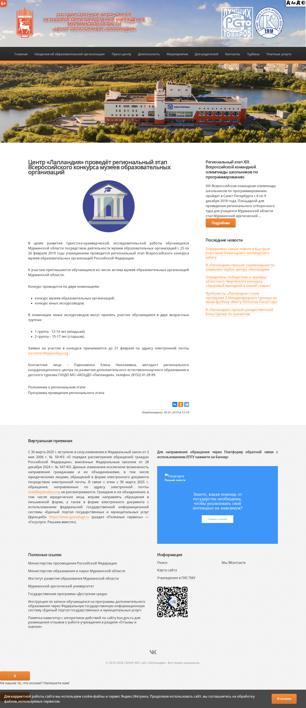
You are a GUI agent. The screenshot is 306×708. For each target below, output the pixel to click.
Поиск (162, 562)
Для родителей (206, 54)
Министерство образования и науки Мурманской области (76, 571)
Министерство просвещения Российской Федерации (72, 563)
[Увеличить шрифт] (298, 3)
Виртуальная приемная (50, 440)
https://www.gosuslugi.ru (69, 517)
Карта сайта (167, 570)
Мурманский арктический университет (61, 586)
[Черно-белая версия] (303, 3)
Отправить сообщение (217, 519)
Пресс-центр (121, 54)
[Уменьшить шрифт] (288, 3)
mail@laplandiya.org (44, 492)
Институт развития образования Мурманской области (73, 578)
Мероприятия (177, 54)
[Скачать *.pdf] (89, 386)
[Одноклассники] (180, 404)
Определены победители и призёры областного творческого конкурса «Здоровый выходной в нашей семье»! (238, 281)
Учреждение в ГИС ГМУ (176, 577)
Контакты (232, 54)
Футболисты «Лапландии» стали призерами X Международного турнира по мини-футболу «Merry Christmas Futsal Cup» (241, 297)
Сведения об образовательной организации (69, 54)
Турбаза (253, 54)
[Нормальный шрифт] (293, 3)
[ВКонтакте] (174, 404)
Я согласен (284, 698)
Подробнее (221, 223)
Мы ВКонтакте (234, 562)
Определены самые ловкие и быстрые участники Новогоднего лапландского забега (238, 253)
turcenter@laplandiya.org (48, 353)
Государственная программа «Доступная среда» (67, 594)
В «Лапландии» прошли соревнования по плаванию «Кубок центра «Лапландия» (240, 267)
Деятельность (149, 54)
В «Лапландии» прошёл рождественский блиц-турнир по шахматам (239, 311)
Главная (21, 54)
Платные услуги (278, 54)
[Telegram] (186, 404)
